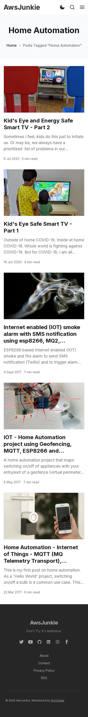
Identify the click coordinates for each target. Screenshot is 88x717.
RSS (44, 678)
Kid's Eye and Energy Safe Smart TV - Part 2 (38, 124)
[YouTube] (30, 641)
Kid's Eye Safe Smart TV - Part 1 (38, 227)
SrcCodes (57, 700)
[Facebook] (66, 641)
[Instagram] (57, 641)
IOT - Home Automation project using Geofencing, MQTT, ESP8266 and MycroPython (38, 444)
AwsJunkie (44, 622)
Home (12, 45)
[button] (62, 7)
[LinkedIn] (48, 641)
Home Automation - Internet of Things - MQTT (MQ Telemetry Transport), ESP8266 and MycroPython (41, 554)
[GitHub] (39, 641)
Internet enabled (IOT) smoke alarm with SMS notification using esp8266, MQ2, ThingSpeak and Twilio (42, 334)
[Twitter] (21, 641)
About (44, 655)
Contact (44, 663)
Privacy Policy (44, 670)
